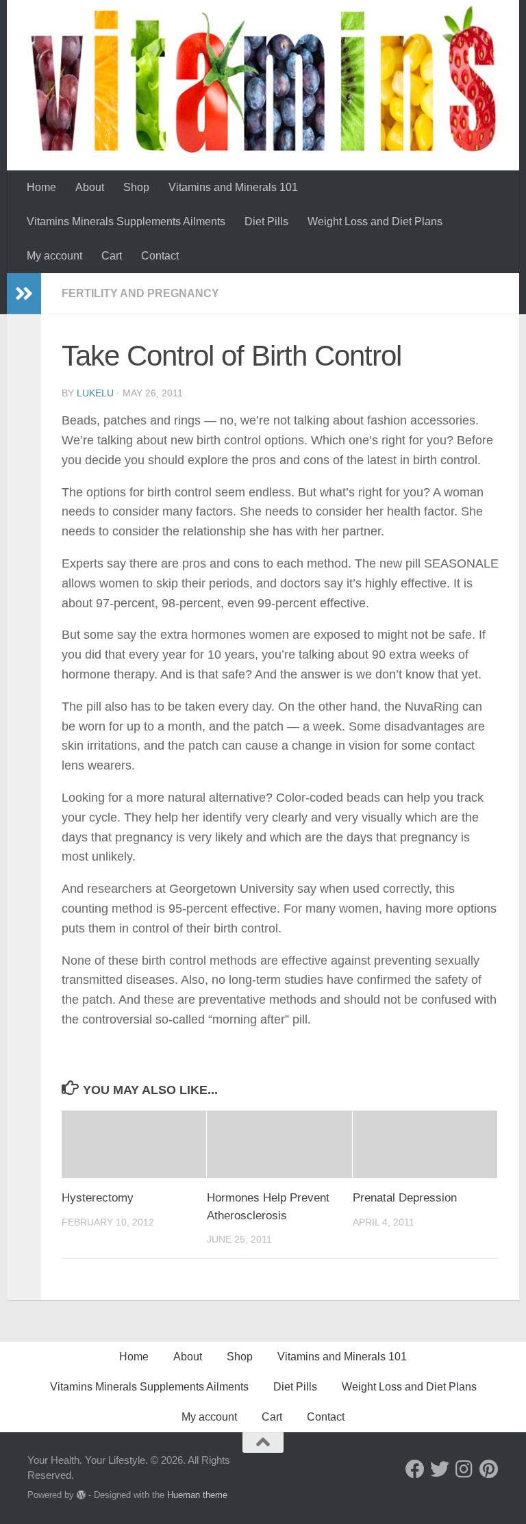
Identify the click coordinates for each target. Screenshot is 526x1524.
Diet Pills (266, 221)
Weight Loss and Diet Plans (375, 221)
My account (54, 256)
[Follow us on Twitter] (439, 1469)
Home (41, 187)
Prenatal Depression (405, 1197)
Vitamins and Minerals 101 (233, 187)
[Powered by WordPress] (81, 1494)
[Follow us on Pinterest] (489, 1469)
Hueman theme (197, 1495)
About (89, 187)
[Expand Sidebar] (24, 293)
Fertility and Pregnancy (140, 293)
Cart (111, 256)
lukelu (95, 393)
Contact (160, 256)
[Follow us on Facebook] (415, 1469)
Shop (136, 187)
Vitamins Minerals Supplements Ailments (126, 221)
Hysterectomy (98, 1197)
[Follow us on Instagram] (464, 1469)
